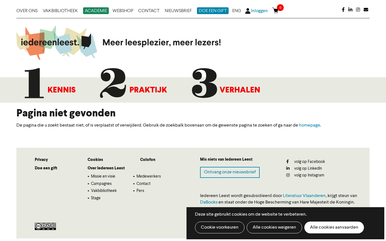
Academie (96, 11)
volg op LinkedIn (307, 169)
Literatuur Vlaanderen (304, 196)
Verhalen (240, 90)
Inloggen (259, 11)
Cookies (95, 160)
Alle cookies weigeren (274, 227)
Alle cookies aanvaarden (334, 227)
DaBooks (209, 202)
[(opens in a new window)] (343, 10)
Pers (140, 191)
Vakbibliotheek (60, 11)
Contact (149, 11)
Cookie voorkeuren (219, 227)
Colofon (147, 160)
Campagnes (101, 184)
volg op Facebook (309, 162)
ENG (236, 11)
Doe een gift (213, 11)
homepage (309, 125)
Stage (96, 198)
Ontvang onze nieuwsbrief (230, 172)
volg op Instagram (308, 175)
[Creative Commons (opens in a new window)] (45, 226)
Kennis (61, 90)
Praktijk (148, 90)
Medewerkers (148, 176)
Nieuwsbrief (178, 11)
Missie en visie (103, 176)
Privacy (41, 160)
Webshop (122, 11)
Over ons (27, 11)
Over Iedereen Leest (106, 168)
